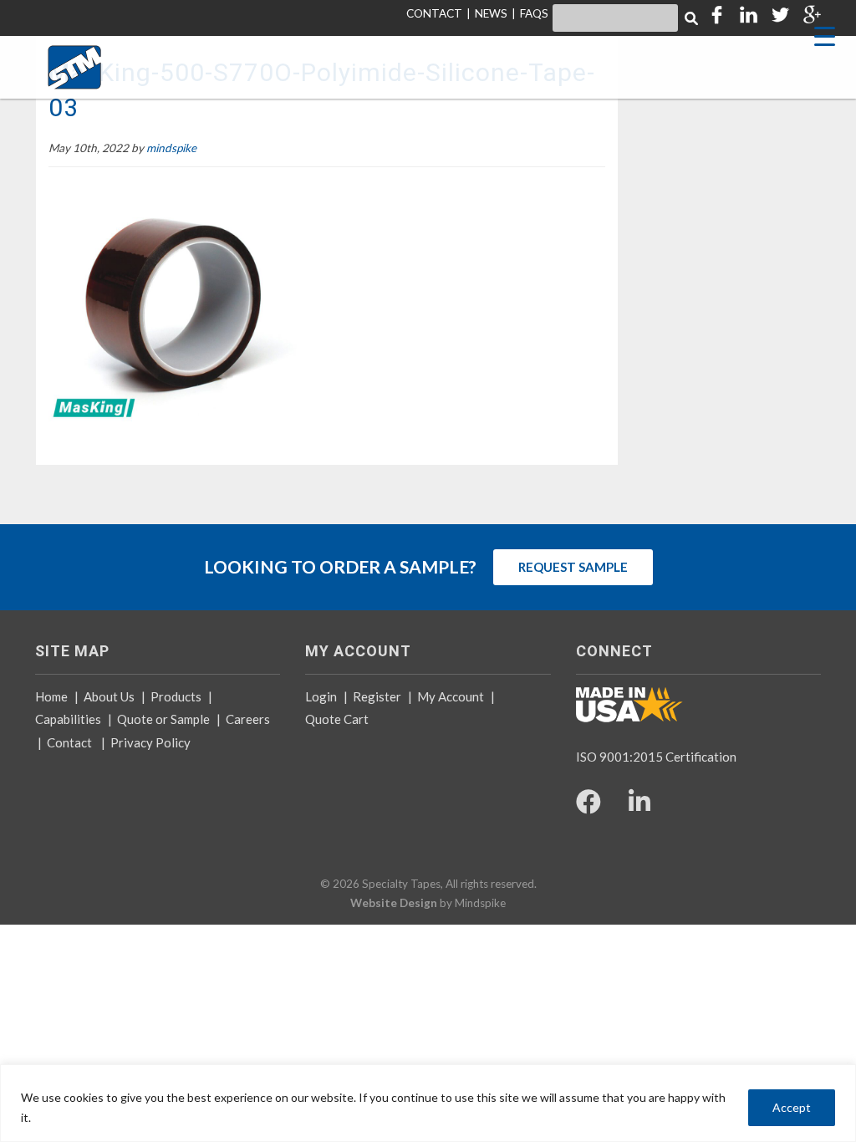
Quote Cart (337, 718)
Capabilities (68, 718)
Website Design (393, 903)
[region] (428, 1103)
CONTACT (434, 13)
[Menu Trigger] (825, 36)
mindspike (171, 148)
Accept (791, 1107)
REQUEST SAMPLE (573, 566)
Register (377, 696)
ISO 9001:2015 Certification (656, 756)
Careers (248, 718)
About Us (109, 696)
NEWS (491, 13)
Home (51, 696)
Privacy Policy (150, 742)
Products (175, 696)
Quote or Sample (163, 718)
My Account (450, 696)
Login (321, 696)
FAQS (534, 13)
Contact (69, 742)
